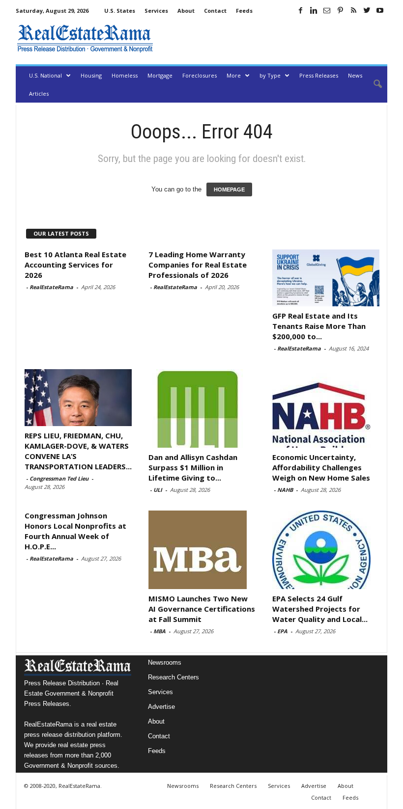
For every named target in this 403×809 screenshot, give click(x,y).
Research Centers (173, 677)
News (355, 75)
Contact (215, 10)
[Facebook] (300, 10)
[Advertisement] (272, 38)
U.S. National (45, 75)
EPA (282, 631)
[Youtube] (380, 10)
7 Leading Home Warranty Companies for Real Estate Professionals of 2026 (197, 264)
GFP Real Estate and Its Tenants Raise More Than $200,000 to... (319, 326)
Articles (39, 93)
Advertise (161, 706)
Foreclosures (199, 75)
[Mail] (327, 10)
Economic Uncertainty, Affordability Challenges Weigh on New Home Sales (321, 467)
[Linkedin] (313, 10)
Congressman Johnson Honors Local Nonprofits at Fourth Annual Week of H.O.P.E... (75, 531)
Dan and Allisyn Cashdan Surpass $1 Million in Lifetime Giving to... (192, 467)
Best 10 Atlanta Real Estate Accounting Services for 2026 (75, 264)
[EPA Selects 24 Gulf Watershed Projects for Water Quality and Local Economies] (325, 550)
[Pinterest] (340, 10)
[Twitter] (367, 10)
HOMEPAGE (229, 189)
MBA (159, 631)
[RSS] (353, 10)
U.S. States (119, 10)
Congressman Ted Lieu (58, 478)
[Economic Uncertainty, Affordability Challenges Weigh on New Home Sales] (325, 408)
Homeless (125, 75)
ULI (157, 489)
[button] (372, 84)
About (186, 10)
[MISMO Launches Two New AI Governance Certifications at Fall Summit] (202, 550)
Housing (91, 75)
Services (156, 10)
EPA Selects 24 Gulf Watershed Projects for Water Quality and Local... (320, 608)
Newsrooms (164, 662)
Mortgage (160, 75)
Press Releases (318, 75)
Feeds (244, 10)
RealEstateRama (51, 287)
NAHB (285, 489)
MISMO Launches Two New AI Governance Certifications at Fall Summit (201, 608)
